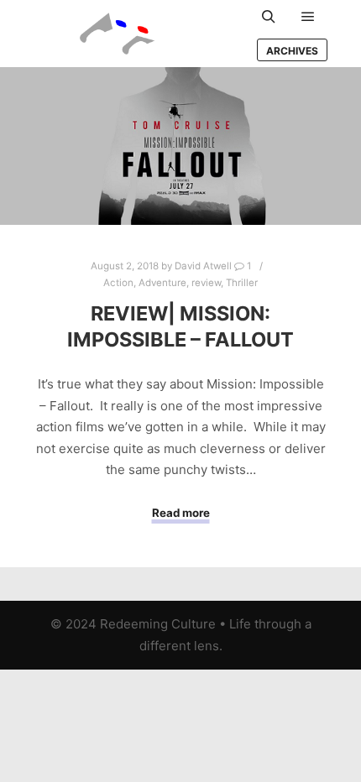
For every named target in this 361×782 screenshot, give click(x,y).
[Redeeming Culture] (117, 33)
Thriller (242, 283)
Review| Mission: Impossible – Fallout (180, 326)
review (206, 283)
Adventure (162, 283)
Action (118, 283)
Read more (181, 512)
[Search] (269, 17)
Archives (292, 50)
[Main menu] (308, 17)
